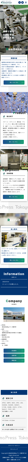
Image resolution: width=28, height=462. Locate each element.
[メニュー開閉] (26, 2)
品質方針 (14, 355)
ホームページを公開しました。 (10, 284)
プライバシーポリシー (14, 445)
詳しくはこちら (14, 82)
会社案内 (14, 350)
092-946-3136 (6, 337)
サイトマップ (14, 449)
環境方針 (14, 360)
